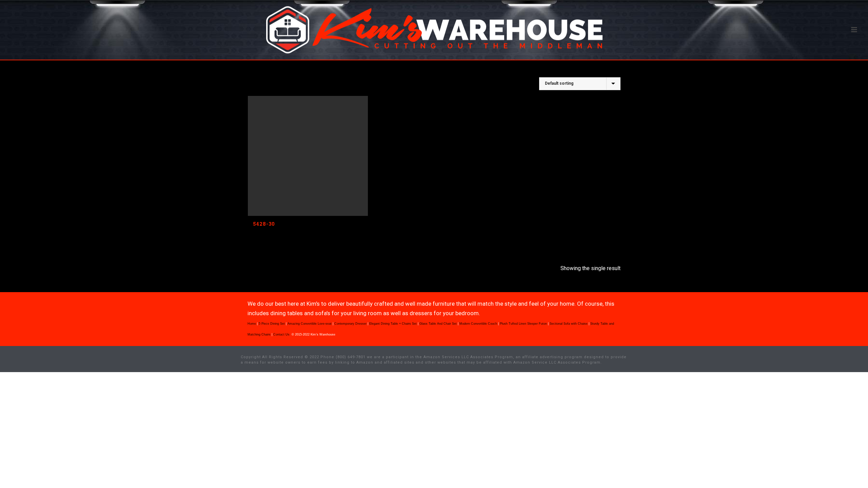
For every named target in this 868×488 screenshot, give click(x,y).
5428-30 (264, 224)
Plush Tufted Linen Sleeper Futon (523, 323)
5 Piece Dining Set (272, 323)
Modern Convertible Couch (478, 323)
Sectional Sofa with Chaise (569, 323)
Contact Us (282, 334)
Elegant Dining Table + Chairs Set (393, 323)
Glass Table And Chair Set (438, 323)
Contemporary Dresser (350, 323)
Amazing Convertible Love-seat (310, 323)
